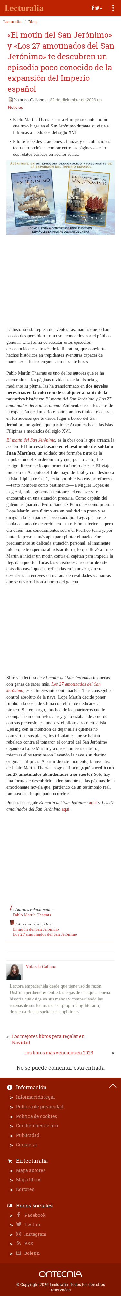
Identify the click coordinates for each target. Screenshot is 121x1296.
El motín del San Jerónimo (36, 929)
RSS (28, 1243)
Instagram (34, 1234)
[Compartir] (97, 8)
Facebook (35, 1215)
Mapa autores (30, 1170)
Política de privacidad (39, 1106)
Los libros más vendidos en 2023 (58, 1052)
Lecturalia (12, 21)
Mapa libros (28, 1180)
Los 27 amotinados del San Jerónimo (45, 934)
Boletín (31, 1253)
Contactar (26, 1144)
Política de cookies (36, 1116)
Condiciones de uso (37, 1125)
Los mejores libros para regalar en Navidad (48, 1039)
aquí (93, 802)
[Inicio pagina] (113, 1086)
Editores (25, 1189)
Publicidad (27, 1135)
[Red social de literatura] (24, 8)
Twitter (32, 1224)
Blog (32, 21)
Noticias (15, 107)
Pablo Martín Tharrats (32, 914)
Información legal (35, 1097)
